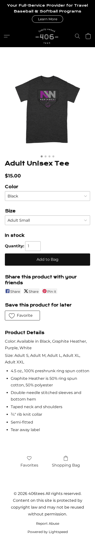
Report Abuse (47, 523)
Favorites (29, 465)
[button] (47, 19)
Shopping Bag (66, 465)
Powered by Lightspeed (48, 532)
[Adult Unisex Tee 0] (47, 109)
